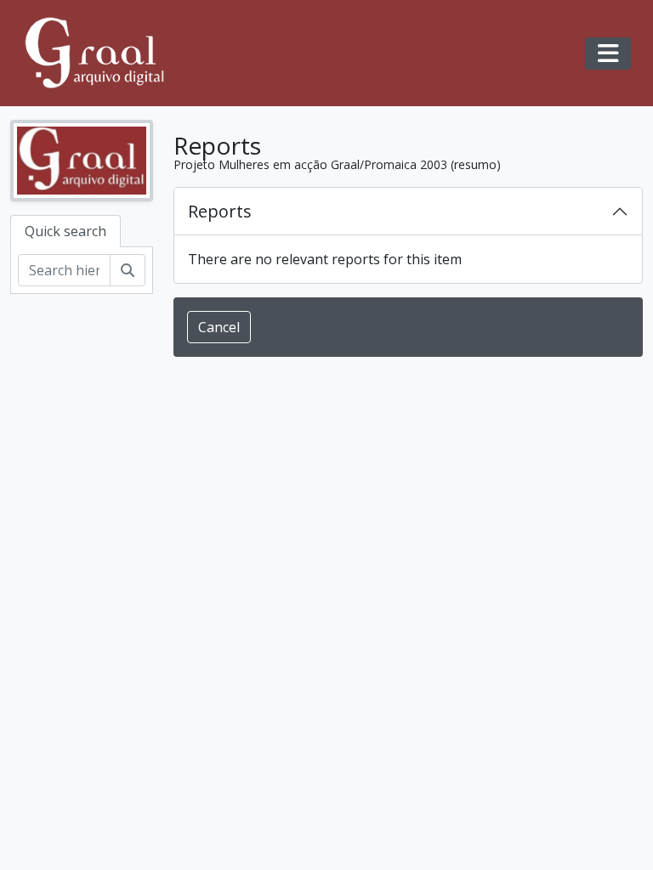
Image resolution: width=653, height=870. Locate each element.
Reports (220, 211)
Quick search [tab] (65, 231)
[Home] (102, 53)
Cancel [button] (219, 327)
